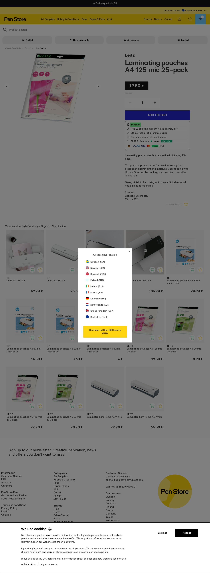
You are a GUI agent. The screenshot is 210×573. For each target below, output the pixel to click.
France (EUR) (96, 292)
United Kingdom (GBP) (101, 311)
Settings (162, 532)
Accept (187, 532)
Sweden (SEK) (97, 262)
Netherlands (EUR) (99, 304)
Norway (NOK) (97, 268)
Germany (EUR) (98, 298)
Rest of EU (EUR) (98, 317)
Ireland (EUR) (97, 286)
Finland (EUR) (97, 280)
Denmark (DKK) (98, 274)
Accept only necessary (44, 564)
